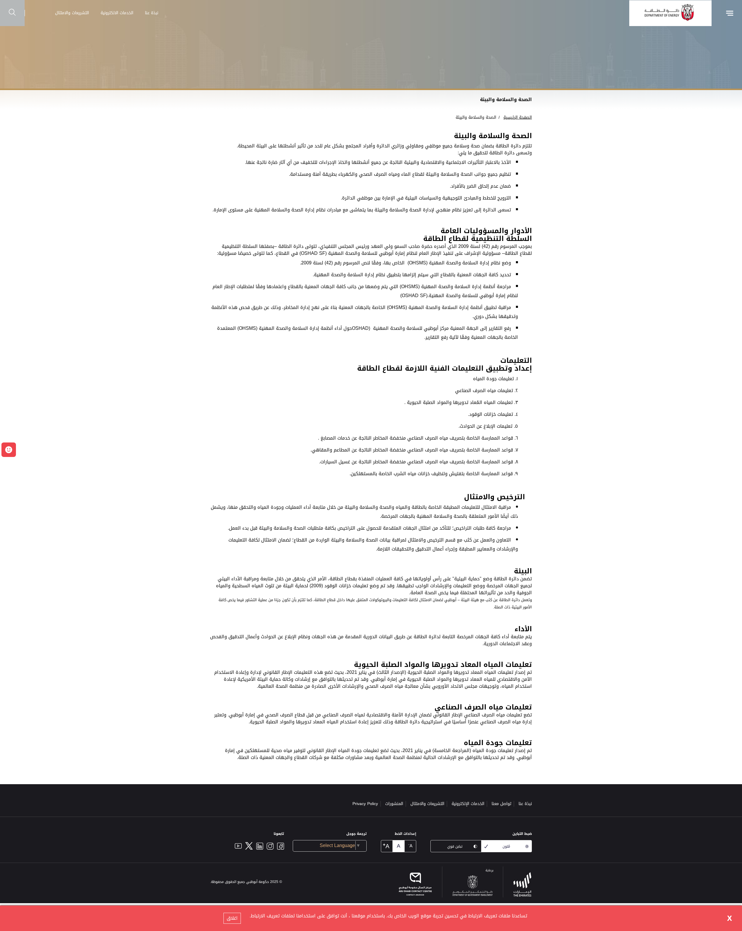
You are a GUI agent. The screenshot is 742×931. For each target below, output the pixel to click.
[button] (8, 449)
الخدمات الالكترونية (117, 13)
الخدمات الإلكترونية (468, 804)
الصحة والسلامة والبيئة (476, 117)
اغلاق (232, 918)
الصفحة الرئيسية (517, 117)
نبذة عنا (151, 13)
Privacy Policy (365, 804)
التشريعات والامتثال (72, 13)
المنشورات (394, 804)
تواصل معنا (501, 804)
